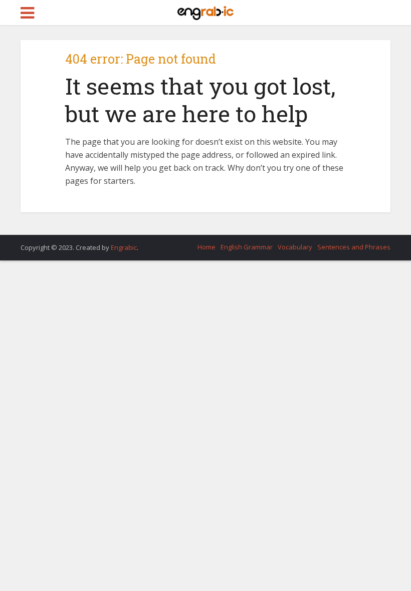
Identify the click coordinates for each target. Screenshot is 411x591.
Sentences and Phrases (353, 246)
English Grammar (247, 246)
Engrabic (124, 247)
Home (206, 246)
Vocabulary (295, 246)
